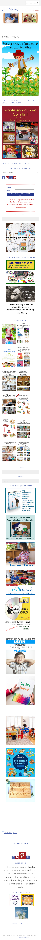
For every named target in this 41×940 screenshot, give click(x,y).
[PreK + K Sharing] (27, 905)
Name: (9, 187)
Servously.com (24, 937)
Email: (9, 190)
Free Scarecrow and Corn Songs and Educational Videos (20, 102)
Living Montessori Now (20, 16)
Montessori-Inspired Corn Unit (17, 163)
